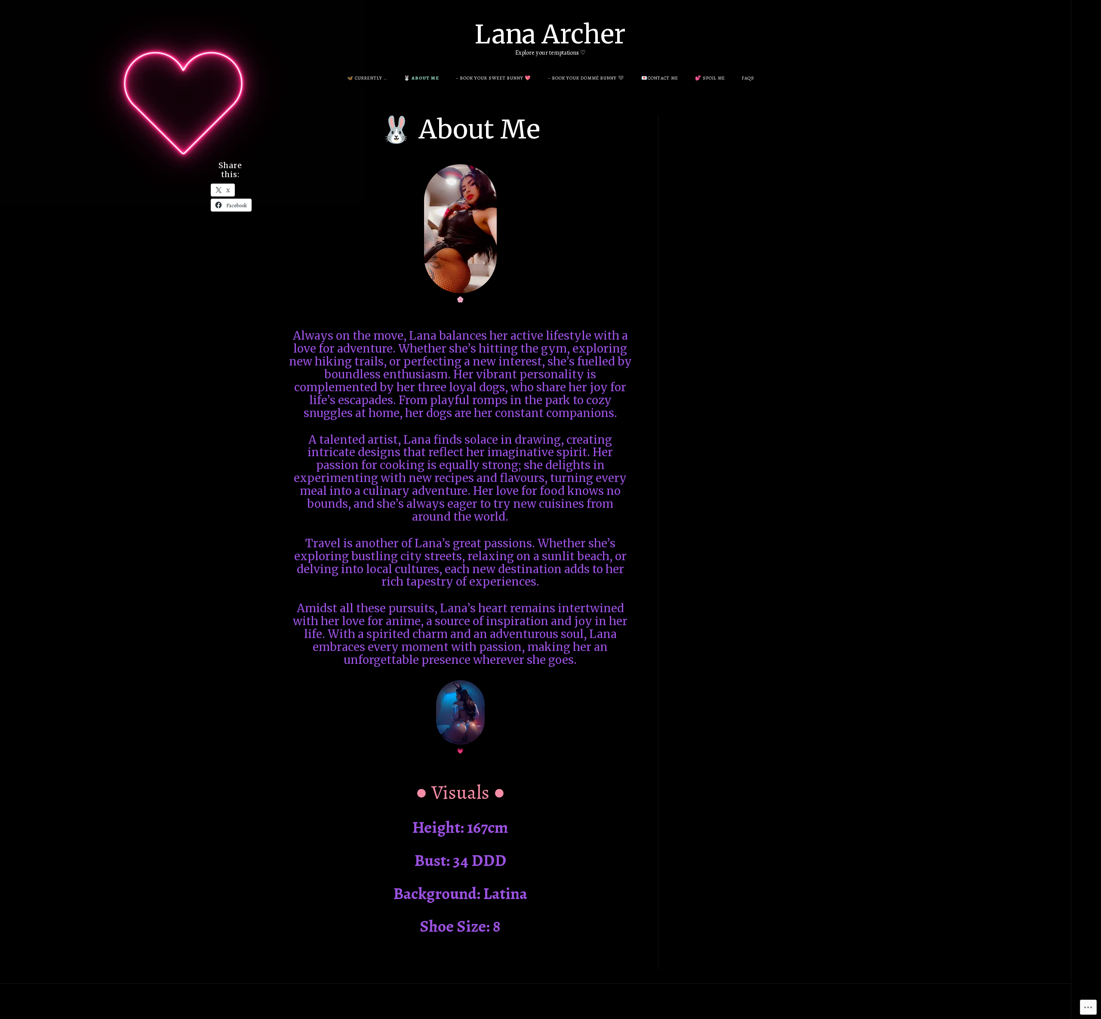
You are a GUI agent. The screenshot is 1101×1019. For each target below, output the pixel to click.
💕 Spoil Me (710, 78)
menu (1086, 17)
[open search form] (1086, 17)
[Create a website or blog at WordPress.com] (557, 1001)
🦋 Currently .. (367, 78)
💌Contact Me (659, 78)
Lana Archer (550, 34)
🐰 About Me (421, 78)
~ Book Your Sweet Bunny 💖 (493, 78)
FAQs (748, 78)
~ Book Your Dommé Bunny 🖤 (586, 78)
